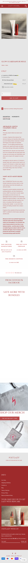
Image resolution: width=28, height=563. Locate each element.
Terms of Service (5, 490)
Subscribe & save (10, 84)
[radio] (3, 80)
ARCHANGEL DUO (7, 317)
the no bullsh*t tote (9, 418)
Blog (2, 487)
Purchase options (5, 77)
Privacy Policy (4, 492)
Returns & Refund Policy (7, 495)
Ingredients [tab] (15, 116)
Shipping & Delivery (6, 482)
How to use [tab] (6, 119)
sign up (24, 541)
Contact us (4, 485)
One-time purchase (9, 80)
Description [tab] (6, 116)
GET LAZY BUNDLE (21, 317)
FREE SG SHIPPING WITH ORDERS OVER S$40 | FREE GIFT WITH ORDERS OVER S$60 (14, 2)
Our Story (3, 480)
